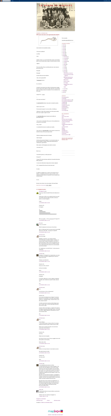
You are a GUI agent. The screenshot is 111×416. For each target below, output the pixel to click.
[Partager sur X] (48, 185)
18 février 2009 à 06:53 (44, 352)
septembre (66, 61)
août (65, 62)
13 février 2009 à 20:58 (44, 202)
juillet (65, 64)
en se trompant (64, 110)
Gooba (40, 389)
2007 (64, 92)
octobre (65, 59)
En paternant (64, 106)
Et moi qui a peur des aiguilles (67, 119)
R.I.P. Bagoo (66, 82)
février (65, 71)
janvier (65, 88)
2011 (64, 52)
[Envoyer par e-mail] (46, 185)
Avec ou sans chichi (65, 116)
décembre (66, 56)
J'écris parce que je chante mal (67, 120)
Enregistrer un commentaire (41, 398)
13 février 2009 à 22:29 (44, 232)
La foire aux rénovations (66, 121)
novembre (66, 58)
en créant (63, 98)
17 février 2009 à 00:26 (44, 315)
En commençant (64, 97)
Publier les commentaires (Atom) (46, 402)
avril (65, 68)
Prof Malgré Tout (42, 191)
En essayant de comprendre (66, 101)
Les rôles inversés (65, 126)
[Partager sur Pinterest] (50, 185)
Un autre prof (64, 133)
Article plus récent (39, 400)
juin (64, 65)
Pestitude (63, 129)
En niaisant (64, 103)
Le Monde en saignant (55, 5)
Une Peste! (41, 234)
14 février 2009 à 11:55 (44, 261)
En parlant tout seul (65, 105)
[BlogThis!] (47, 185)
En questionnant (64, 107)
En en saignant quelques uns (67, 99)
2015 (64, 46)
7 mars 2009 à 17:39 (43, 396)
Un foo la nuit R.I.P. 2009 (66, 134)
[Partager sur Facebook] (49, 185)
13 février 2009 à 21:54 (44, 220)
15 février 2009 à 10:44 (44, 284)
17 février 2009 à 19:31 (44, 329)
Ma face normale (66, 81)
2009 (64, 55)
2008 (64, 90)
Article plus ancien (57, 400)
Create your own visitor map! (55, 414)
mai (64, 67)
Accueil (48, 400)
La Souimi (40, 253)
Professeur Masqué (65, 132)
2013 (64, 49)
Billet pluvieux (66, 79)
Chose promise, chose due (68, 73)
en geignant (64, 102)
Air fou (63, 115)
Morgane (63, 128)
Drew (63, 117)
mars (65, 70)
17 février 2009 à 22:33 (44, 343)
